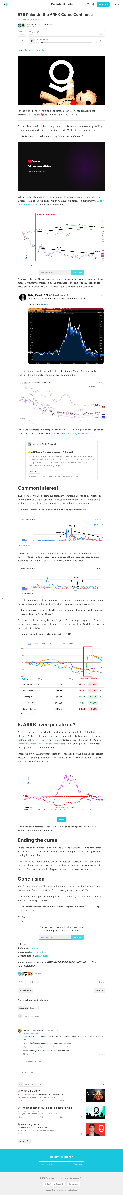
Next (97, 991)
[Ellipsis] (104, 1030)
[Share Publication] (93, 4)
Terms (66, 1178)
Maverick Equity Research (73, 433)
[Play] (32, 41)
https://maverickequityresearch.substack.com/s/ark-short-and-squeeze (52, 1047)
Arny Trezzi (31, 24)
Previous (27, 991)
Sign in (115, 4)
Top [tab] (20, 1084)
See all (23, 1141)
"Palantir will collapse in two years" (32, 1128)
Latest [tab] (26, 1084)
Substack (49, 1190)
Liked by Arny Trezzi (32, 1033)
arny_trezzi (34, 948)
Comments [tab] (23, 1008)
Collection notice (76, 1178)
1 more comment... (25, 1072)
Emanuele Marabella (47, 24)
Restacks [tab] (33, 1008)
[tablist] (28, 1008)
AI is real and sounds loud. (29, 1111)
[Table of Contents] (2, 597)
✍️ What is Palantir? (29, 1091)
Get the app (73, 1184)
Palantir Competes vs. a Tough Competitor (41, 744)
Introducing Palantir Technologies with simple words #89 (41, 1094)
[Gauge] (101, 41)
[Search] (88, 4)
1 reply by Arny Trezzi (34, 1061)
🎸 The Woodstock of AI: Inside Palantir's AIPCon (45, 1107)
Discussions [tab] (36, 1084)
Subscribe (103, 4)
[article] (61, 1095)
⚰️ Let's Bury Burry (28, 1124)
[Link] (14, 488)
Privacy (59, 1178)
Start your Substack (55, 1184)
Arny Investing (38, 952)
